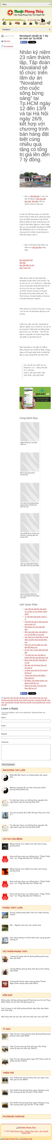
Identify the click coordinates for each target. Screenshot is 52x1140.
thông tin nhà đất (25, 702)
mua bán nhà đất (40, 700)
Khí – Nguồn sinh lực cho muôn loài (25, 925)
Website (4, 734)
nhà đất (16, 702)
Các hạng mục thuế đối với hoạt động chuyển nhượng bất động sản (36, 639)
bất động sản (23, 698)
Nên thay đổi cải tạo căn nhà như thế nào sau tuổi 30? (24, 1017)
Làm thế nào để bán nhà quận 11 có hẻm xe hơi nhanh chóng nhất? (36, 611)
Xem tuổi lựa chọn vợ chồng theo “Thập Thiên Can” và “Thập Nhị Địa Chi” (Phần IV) (30, 882)
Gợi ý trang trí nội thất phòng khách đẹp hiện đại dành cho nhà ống (25, 1009)
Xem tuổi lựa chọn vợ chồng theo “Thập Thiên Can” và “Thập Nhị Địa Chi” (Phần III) (30, 857)
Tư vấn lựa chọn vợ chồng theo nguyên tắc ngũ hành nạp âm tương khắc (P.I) (29, 801)
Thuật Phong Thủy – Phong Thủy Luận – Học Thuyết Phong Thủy (29, 1132)
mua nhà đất (9, 702)
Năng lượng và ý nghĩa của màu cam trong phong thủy (28, 870)
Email (3, 726)
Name (4, 717)
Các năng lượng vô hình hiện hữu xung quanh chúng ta (30, 939)
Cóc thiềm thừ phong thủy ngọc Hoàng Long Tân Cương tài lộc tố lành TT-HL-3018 (29, 1091)
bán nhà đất (14, 698)
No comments (8, 46)
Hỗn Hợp (7, 41)
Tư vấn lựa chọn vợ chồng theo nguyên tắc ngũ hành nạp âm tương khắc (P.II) (29, 826)
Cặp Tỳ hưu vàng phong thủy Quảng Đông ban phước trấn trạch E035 (30, 1035)
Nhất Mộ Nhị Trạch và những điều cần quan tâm (28, 776)
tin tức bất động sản (39, 702)
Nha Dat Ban (37, 247)
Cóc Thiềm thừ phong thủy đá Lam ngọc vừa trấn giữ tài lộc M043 (29, 1079)
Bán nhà (7, 698)
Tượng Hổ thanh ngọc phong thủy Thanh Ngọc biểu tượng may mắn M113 (28, 982)
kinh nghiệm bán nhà (36, 698)
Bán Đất (35, 201)
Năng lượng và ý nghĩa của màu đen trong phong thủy (28, 845)
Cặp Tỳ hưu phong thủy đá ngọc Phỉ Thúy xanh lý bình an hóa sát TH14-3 (28, 1047)
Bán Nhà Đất (41, 199)
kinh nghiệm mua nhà (26, 700)
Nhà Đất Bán (35, 196)
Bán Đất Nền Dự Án (27, 265)
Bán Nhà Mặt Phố (26, 260)
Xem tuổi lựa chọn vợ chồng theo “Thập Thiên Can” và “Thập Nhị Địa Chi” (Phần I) (30, 895)
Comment (4, 742)
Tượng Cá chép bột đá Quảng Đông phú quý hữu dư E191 (29, 957)
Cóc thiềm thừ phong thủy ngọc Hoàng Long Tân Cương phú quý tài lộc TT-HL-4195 (29, 1104)
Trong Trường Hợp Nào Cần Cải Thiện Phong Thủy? (29, 914)
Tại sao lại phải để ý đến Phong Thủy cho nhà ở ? (30, 814)
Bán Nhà (28, 201)
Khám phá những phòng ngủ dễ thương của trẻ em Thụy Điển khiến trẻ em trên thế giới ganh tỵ (25, 1001)
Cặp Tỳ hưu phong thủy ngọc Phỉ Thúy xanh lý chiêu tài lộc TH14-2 (30, 1060)
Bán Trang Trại (25, 268)
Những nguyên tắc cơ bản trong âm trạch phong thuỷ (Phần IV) (28, 788)
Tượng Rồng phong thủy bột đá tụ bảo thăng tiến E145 (29, 970)
